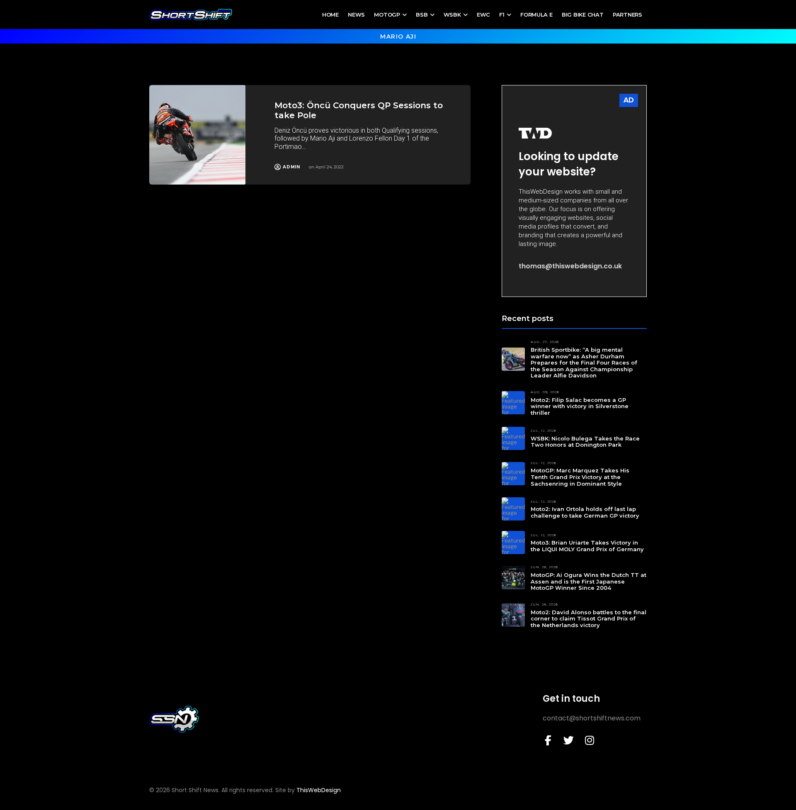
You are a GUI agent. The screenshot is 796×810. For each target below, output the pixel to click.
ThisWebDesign (318, 790)
